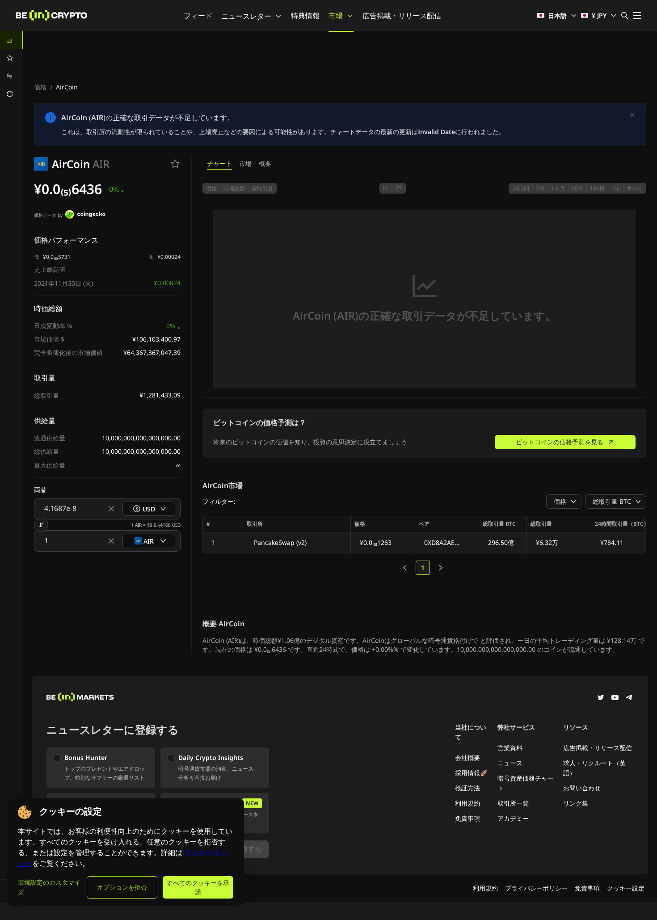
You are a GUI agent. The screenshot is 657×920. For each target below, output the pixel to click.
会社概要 (467, 757)
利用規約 (467, 803)
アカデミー (513, 818)
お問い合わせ (582, 788)
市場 (335, 16)
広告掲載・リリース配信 (401, 16)
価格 (40, 87)
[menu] (11, 67)
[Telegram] (629, 698)
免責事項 (467, 818)
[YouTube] (615, 698)
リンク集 (575, 803)
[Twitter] (600, 698)
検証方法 (467, 788)
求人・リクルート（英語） (594, 768)
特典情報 (305, 16)
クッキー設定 (625, 888)
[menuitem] (11, 40)
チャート (219, 163)
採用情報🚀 (471, 772)
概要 (265, 163)
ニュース (509, 763)
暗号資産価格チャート (525, 783)
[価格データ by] (85, 215)
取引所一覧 (513, 803)
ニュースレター (246, 16)
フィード (198, 16)
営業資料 (509, 747)
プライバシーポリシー (536, 888)
